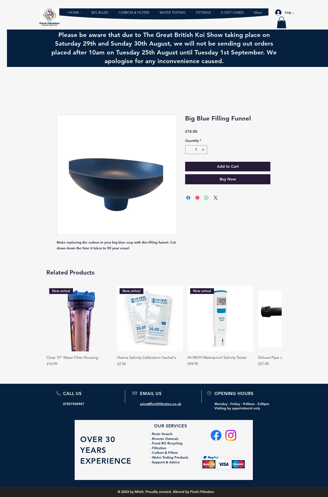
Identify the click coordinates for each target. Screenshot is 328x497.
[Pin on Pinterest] (197, 198)
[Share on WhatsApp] (206, 198)
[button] (281, 22)
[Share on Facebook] (188, 198)
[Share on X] (216, 198)
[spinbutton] (196, 149)
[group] (164, 328)
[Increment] (203, 149)
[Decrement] (189, 149)
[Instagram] (231, 435)
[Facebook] (216, 435)
